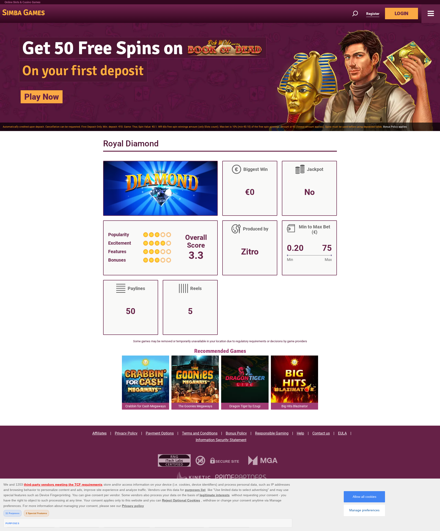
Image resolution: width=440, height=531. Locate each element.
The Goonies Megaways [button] (195, 406)
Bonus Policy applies (395, 126)
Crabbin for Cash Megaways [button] (145, 406)
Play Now (41, 97)
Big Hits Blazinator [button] (294, 406)
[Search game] (357, 13)
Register (372, 14)
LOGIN (401, 13)
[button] (430, 13)
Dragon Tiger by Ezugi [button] (244, 406)
